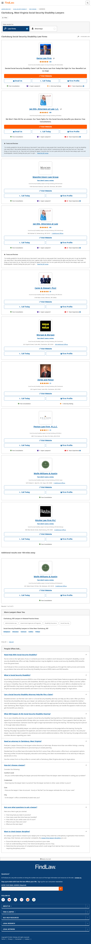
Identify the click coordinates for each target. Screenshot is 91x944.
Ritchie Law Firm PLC (45, 520)
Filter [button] (5, 17)
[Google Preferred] (34, 899)
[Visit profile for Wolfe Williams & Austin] (45, 464)
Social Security (65, 623)
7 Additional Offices (59, 483)
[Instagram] (21, 899)
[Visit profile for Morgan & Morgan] (45, 326)
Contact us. (78, 878)
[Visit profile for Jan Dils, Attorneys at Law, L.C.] (45, 100)
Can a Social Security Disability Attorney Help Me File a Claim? (28, 694)
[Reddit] (27, 899)
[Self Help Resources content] (87, 918)
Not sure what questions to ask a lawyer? (20, 807)
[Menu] (2, 3)
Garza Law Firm (44, 58)
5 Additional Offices (57, 233)
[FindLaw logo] (10, 2)
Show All (3, 642)
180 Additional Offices (61, 344)
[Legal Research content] (87, 923)
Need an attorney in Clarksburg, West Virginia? (23, 741)
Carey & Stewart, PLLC (45, 288)
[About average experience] (83, 86)
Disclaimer (18, 939)
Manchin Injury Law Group (45, 177)
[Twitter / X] (15, 899)
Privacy (10, 939)
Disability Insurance (51, 623)
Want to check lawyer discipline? (17, 831)
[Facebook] (3, 899)
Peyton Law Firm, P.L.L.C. (45, 426)
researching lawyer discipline (51, 838)
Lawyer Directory (6, 9)
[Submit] (61, 889)
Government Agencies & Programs (30, 623)
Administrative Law (11, 623)
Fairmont (23, 631)
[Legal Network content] (87, 929)
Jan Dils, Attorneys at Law (45, 223)
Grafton (31, 631)
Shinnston (15, 631)
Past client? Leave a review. (45, 180)
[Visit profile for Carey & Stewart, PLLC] (45, 279)
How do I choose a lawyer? (14, 765)
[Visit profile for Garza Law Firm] (45, 49)
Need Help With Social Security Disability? (20, 655)
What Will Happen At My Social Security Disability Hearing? (27, 714)
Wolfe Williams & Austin (45, 473)
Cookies (27, 939)
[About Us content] (87, 906)
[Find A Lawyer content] (87, 912)
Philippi (37, 631)
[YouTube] (9, 899)
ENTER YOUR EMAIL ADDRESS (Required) (13, 885)
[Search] (88, 3)
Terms (3, 939)
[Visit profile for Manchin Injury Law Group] (45, 168)
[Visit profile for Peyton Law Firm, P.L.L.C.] (45, 417)
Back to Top (46, 859)
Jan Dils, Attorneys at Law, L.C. (44, 109)
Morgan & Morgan (45, 334)
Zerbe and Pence (46, 379)
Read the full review (42, 153)
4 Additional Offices (60, 530)
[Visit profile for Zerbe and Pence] (45, 370)
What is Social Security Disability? (17, 675)
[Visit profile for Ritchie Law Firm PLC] (45, 511)
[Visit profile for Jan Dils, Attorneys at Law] (45, 215)
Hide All (11, 642)
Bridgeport (7, 631)
